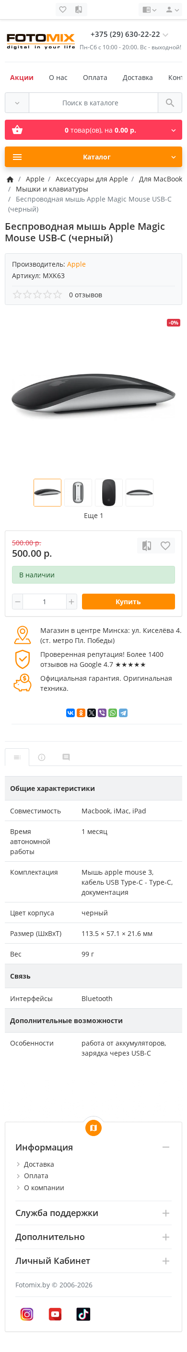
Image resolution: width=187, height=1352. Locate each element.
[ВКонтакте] (70, 713)
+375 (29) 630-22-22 (125, 34)
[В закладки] (165, 545)
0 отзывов (85, 294)
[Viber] (102, 713)
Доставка (138, 77)
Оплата (95, 77)
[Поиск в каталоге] (170, 102)
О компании (44, 1187)
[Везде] (17, 102)
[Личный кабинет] (170, 9)
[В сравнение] (146, 545)
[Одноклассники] (81, 713)
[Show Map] (93, 1128)
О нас (58, 77)
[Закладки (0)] (64, 9)
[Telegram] (123, 713)
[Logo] (42, 40)
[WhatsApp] (112, 713)
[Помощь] (149, 9)
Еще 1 (94, 515)
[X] (91, 713)
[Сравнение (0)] (79, 9)
